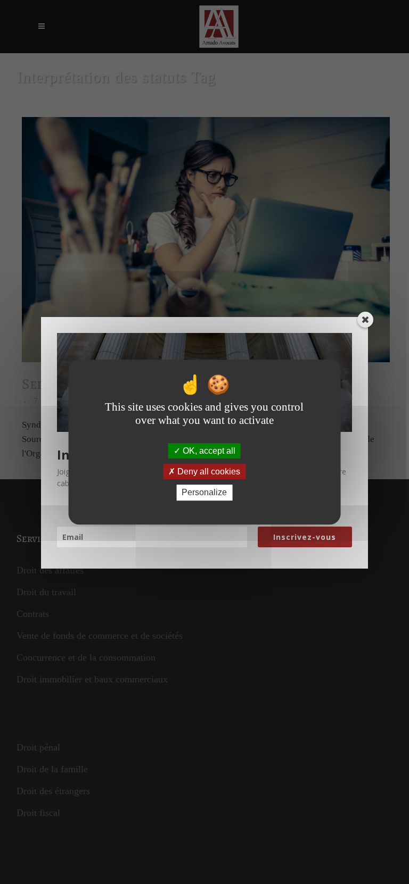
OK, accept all (208, 450)
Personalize (204, 492)
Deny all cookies (207, 471)
